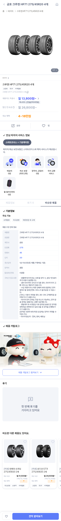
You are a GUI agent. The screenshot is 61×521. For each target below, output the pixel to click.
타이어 (10, 11)
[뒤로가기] (4, 4)
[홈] (57, 4)
